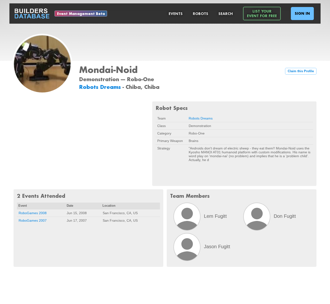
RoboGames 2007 (33, 220)
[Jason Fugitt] (187, 247)
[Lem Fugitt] (187, 217)
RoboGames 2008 (33, 213)
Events (176, 13)
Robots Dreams (100, 87)
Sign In (302, 13)
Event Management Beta (81, 13)
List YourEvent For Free (262, 13)
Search (225, 13)
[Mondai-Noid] (42, 64)
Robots (200, 13)
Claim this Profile (301, 71)
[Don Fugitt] (256, 217)
